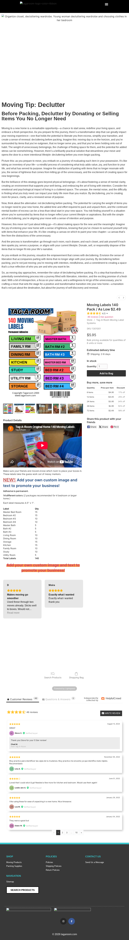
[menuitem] (119, 297)
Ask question (106, 317)
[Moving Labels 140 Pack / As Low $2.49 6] (75, 408)
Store (89, 320)
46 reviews (92, 317)
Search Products (52, 677)
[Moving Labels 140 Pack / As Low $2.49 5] (63, 408)
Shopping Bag (76, 677)
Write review (112, 713)
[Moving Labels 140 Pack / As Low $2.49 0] (8, 408)
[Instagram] (63, 921)
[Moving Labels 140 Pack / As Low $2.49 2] (30, 408)
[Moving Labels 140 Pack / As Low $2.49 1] (19, 408)
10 (76, 832)
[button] (106, 4)
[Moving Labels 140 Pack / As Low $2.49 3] (44, 408)
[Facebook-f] (71, 921)
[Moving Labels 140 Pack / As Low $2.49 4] (56, 408)
